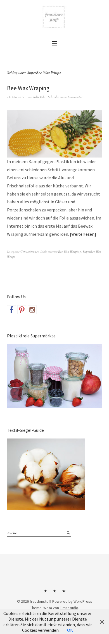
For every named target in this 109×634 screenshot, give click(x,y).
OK (70, 630)
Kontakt (45, 593)
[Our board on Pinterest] (21, 309)
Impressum (54, 593)
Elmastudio (69, 607)
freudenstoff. (40, 601)
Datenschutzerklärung (64, 593)
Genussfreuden (29, 251)
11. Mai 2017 (16, 97)
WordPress (83, 601)
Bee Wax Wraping (28, 88)
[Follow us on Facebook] (11, 309)
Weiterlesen (82, 234)
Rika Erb (39, 97)
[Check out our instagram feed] (32, 309)
